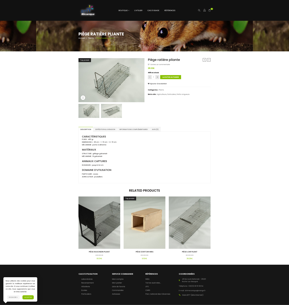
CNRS (147, 290)
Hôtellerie (85, 286)
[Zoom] (83, 97)
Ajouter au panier (170, 77)
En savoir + (13, 297)
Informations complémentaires (133, 129)
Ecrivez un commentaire (160, 64)
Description (85, 129)
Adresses (116, 294)
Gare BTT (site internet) (192, 295)
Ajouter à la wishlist (158, 84)
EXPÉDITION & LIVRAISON (105, 129)
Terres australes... (153, 283)
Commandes (118, 290)
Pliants (91, 38)
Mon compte (118, 279)
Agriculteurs (162, 94)
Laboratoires (87, 279)
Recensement (87, 283)
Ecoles (84, 290)
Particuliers (171, 94)
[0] (210, 10)
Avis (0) (155, 129)
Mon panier (117, 283)
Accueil (81, 38)
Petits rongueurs (183, 94)
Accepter (28, 297)
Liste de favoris (118, 286)
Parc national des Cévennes (157, 294)
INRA (147, 279)
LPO (147, 286)
